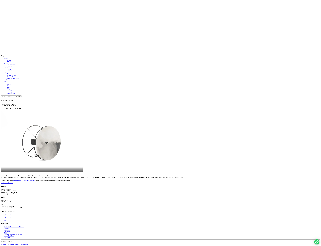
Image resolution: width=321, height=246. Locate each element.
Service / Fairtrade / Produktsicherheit (14, 227)
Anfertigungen (11, 64)
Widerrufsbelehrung (9, 236)
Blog (5, 79)
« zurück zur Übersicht (7, 183)
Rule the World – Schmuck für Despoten (24, 180)
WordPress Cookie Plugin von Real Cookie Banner (14, 244)
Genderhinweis (8, 237)
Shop (5, 81)
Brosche (9, 84)
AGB (5, 233)
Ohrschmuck (10, 87)
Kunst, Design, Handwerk (14, 78)
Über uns (6, 228)
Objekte (9, 61)
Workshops (10, 90)
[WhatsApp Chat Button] (316, 241)
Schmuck (9, 60)
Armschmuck (10, 82)
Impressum (7, 230)
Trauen (9, 69)
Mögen (6, 63)
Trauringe (9, 66)
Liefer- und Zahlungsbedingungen (13, 234)
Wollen (6, 67)
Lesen (5, 72)
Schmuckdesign (11, 75)
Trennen (9, 70)
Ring (8, 88)
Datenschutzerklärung (10, 231)
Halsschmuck (10, 85)
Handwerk (10, 76)
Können (6, 58)
